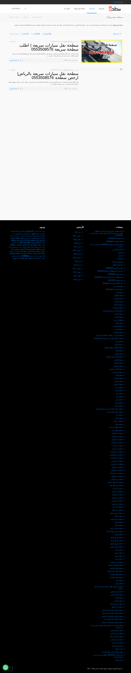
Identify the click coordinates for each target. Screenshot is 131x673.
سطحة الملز (119, 375)
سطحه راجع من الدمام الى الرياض (112, 610)
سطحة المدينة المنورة (116, 369)
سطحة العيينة (119, 354)
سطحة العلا (119, 350)
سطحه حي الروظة (117, 607)
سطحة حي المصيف (117, 479)
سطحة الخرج (119, 314)
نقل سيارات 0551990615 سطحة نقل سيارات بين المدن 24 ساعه (108, 656)
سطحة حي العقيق (117, 467)
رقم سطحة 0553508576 (115, 280)
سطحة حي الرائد (118, 445)
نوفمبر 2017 (77, 272)
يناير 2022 (78, 232)
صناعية (38, 258)
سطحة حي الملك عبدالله (115, 482)
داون (23, 236)
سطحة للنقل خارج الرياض (115, 571)
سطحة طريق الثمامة (116, 537)
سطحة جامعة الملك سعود (115, 412)
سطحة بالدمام (19, 247)
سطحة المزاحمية (117, 372)
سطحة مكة (119, 580)
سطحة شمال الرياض (116, 528)
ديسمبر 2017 (77, 268)
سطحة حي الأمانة (117, 436)
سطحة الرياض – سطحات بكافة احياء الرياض (109, 335)
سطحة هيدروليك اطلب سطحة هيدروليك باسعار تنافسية (108, 587)
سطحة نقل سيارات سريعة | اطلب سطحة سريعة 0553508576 (48, 47)
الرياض (30, 231)
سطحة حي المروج (117, 476)
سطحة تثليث (119, 393)
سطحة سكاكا (119, 516)
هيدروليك (23, 258)
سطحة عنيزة (119, 559)
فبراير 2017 (77, 279)
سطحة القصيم (118, 363)
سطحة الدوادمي (118, 326)
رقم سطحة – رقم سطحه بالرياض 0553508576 (109, 277)
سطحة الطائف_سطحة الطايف (113, 347)
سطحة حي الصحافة (117, 458)
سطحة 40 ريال (118, 286)
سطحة (13, 244)
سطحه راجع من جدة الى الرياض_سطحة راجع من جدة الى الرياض (107, 626)
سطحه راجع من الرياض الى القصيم (112, 616)
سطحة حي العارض (117, 461)
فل (35, 258)
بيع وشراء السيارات (117, 262)
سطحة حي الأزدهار (117, 433)
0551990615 (117, 2)
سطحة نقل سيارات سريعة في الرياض (33, 253)
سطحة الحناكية (118, 305)
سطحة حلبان (119, 424)
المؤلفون (46, 34)
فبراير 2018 (77, 265)
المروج (24, 231)
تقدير (13, 231)
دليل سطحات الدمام (17, 235)
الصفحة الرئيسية (37, 17)
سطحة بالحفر (26, 247)
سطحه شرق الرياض (117, 630)
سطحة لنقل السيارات (116, 574)
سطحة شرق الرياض (117, 519)
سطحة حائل (119, 418)
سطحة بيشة (119, 390)
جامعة (38, 233)
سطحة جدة (119, 415)
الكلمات (35, 34)
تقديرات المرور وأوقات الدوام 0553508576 (110, 271)
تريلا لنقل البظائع (118, 265)
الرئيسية (120, 252)
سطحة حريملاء (118, 421)
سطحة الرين (119, 341)
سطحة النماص (118, 384)
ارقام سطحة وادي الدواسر (39, 231)
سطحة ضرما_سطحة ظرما (115, 531)
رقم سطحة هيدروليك (27, 242)
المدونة (25, 17)
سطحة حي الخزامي (117, 442)
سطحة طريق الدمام (117, 540)
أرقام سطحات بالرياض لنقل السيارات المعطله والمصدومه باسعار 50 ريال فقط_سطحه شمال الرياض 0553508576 (106, 233)
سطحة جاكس (119, 406)
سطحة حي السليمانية (116, 455)
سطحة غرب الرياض (117, 562)
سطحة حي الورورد (117, 501)
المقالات (120, 259)
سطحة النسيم (118, 381)
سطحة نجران (119, 583)
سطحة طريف (119, 534)
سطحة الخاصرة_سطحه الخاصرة (113, 311)
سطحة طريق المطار (116, 544)
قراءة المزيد (13, 60)
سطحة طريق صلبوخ (116, 547)
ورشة (18, 258)
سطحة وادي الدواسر (116, 591)
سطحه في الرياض (117, 643)
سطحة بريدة (119, 387)
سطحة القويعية (118, 366)
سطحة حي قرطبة (117, 510)
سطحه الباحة (119, 598)
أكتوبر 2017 (77, 276)
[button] (5, 667)
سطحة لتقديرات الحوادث (115, 565)
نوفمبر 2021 (77, 239)
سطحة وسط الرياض (116, 595)
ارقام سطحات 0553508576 (114, 241)
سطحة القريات (118, 360)
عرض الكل (116, 34)
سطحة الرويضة (118, 332)
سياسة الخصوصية (117, 646)
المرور (20, 231)
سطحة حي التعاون (117, 439)
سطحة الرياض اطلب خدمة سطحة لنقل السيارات (108, 338)
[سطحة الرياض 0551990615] (115, 8)
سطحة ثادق (119, 400)
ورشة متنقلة (119, 660)
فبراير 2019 (77, 254)
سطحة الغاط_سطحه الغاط (114, 357)
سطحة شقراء (119, 525)
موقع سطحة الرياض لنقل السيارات (112, 652)
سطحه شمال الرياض (116, 636)
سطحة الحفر (34, 247)
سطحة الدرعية (118, 320)
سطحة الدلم (119, 323)
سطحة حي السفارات (116, 452)
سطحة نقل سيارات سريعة (18, 251)
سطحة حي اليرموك (117, 504)
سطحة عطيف (118, 556)
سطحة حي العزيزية (117, 464)
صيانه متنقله (119, 649)
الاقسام (24, 34)
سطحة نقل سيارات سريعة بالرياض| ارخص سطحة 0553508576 (47, 75)
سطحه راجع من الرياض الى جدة (113, 619)
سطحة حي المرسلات (116, 473)
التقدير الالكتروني (117, 249)
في (33, 258)
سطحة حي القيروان (117, 470)
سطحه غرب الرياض (117, 639)
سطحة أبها (119, 292)
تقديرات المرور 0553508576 (114, 268)
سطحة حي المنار (117, 488)
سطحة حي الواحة (117, 494)
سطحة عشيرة (118, 553)
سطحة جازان (119, 403)
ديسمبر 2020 (77, 250)
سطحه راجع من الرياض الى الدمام (112, 613)
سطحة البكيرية (118, 298)
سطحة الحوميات (118, 308)
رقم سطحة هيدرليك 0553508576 (113, 283)
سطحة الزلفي (118, 344)
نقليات (30, 258)
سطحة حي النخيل (117, 491)
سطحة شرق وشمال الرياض (30, 249)
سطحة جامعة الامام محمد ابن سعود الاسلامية (109, 409)
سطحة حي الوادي (117, 498)
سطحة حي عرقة (118, 507)
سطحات (19, 245)
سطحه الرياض (118, 601)
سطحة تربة (119, 396)
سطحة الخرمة (118, 317)
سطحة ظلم (119, 550)
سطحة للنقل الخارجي (116, 568)
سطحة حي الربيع (118, 449)
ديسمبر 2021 (77, 236)
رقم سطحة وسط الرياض (31, 245)
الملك (16, 231)
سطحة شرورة (118, 522)
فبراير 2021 (77, 247)
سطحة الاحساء (41, 247)
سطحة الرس (119, 329)
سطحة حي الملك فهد (116, 485)
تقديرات (42, 233)
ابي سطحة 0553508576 (115, 238)
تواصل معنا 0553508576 (115, 274)
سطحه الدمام (18, 256)
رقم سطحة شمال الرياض (29, 240)
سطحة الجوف (118, 301)
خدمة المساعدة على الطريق (23, 233)
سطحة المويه (119, 378)
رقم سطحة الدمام (28, 238)
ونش (14, 258)
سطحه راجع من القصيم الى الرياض (112, 622)
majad (65, 41)
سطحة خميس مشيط (116, 513)
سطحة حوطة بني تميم (116, 427)
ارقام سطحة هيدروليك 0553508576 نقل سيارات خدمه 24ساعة (106, 245)
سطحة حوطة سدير (117, 430)
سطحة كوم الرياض (33, 251)
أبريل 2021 (77, 243)
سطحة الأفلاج (119, 295)
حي (34, 233)
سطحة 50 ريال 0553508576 (114, 289)
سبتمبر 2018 (77, 257)
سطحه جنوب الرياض (116, 604)
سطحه (25, 255)
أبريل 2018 (77, 261)
